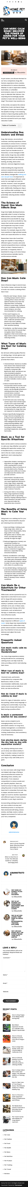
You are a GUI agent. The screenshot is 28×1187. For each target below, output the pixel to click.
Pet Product (8, 1161)
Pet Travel (7, 1169)
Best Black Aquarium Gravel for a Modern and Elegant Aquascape (18, 1027)
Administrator (21, 72)
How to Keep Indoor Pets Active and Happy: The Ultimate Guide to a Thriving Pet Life (18, 1073)
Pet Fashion (8, 1139)
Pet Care (7, 1135)
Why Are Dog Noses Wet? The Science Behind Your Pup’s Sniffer (17, 934)
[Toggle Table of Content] (18, 125)
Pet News (7, 1152)
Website (5, 992)
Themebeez (18, 1185)
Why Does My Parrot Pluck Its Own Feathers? (16, 892)
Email (5, 983)
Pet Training (8, 1165)
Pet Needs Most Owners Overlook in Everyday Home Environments (18, 1108)
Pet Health (14, 70)
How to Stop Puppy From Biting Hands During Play (18, 1016)
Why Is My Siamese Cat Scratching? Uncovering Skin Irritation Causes (17, 905)
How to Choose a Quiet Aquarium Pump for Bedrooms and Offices (18, 1097)
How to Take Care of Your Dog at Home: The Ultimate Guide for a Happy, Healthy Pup (18, 1086)
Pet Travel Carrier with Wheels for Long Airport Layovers (18, 1119)
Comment (6, 958)
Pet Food (7, 1143)
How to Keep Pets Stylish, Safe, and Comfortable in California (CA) (17, 1049)
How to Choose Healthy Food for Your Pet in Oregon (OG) (18, 1038)
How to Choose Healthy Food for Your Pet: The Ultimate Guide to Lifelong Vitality (17, 1061)
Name (5, 975)
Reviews (7, 1173)
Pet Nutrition (8, 1156)
